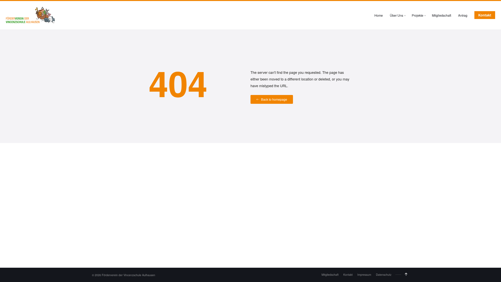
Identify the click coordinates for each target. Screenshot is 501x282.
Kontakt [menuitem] (348, 275)
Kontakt (484, 15)
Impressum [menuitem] (364, 275)
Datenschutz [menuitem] (383, 275)
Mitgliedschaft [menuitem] (330, 275)
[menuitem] (378, 15)
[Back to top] (406, 274)
